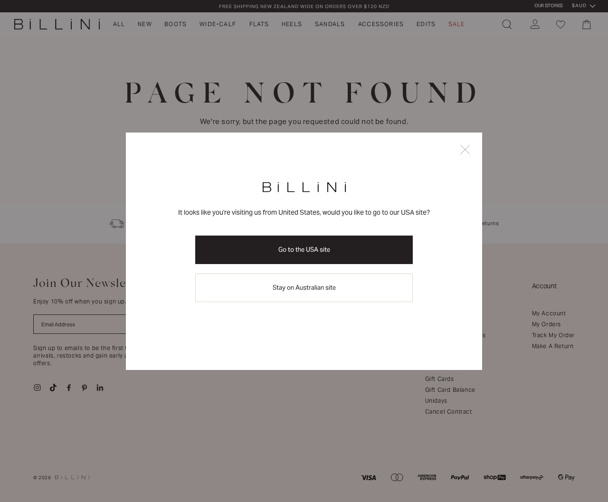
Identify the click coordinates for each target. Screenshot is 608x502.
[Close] (465, 150)
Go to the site (304, 250)
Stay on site (304, 288)
